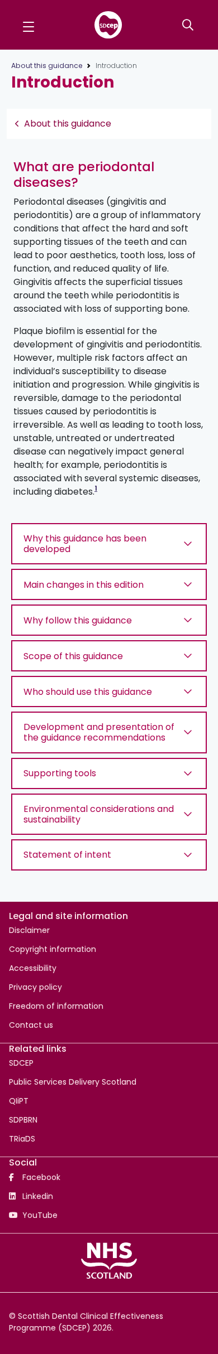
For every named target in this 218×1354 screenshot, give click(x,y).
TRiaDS (22, 1138)
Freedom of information (56, 1006)
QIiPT (19, 1100)
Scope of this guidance (73, 656)
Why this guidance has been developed (84, 543)
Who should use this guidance (87, 691)
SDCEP (21, 1062)
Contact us (31, 1025)
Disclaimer (29, 930)
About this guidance (46, 65)
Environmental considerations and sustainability (98, 814)
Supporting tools (59, 773)
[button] (28, 25)
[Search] (189, 25)
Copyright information (52, 949)
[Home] (108, 24)
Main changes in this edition (83, 584)
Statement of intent (67, 854)
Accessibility (32, 968)
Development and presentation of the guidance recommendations (98, 732)
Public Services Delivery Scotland (72, 1081)
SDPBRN (23, 1119)
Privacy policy (35, 987)
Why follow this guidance (77, 620)
